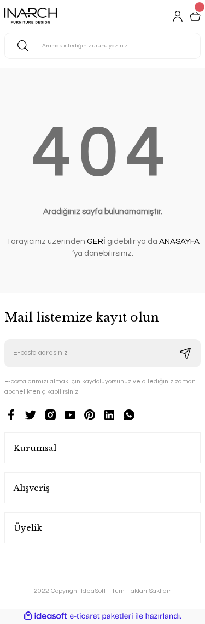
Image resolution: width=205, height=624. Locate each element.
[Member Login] (177, 16)
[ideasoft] (45, 616)
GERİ (96, 241)
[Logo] (30, 16)
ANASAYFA (179, 241)
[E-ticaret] (101, 616)
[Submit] (185, 353)
